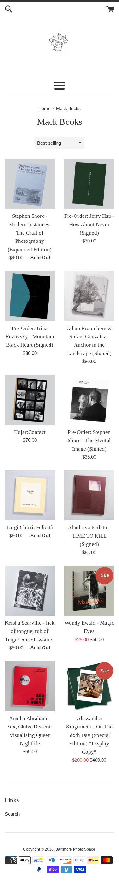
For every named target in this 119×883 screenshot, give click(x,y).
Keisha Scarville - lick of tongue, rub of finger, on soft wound (30, 631)
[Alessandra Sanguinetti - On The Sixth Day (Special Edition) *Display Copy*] (89, 686)
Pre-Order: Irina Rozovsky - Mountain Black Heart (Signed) (29, 336)
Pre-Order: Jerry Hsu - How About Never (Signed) (89, 224)
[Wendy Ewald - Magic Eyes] (89, 591)
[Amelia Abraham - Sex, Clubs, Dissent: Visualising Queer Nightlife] (30, 686)
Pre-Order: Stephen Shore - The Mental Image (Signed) (89, 440)
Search (12, 814)
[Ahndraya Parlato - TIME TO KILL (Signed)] (89, 495)
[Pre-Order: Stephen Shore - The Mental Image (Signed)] (89, 400)
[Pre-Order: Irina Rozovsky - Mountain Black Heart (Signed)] (30, 296)
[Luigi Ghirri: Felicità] (30, 495)
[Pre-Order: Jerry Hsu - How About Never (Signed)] (89, 184)
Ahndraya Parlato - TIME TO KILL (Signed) (89, 535)
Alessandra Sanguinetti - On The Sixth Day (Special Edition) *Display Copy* (89, 735)
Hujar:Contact (30, 432)
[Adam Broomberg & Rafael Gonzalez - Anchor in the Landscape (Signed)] (89, 296)
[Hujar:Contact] (30, 400)
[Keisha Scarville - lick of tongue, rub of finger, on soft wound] (30, 591)
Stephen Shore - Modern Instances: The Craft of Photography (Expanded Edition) (30, 233)
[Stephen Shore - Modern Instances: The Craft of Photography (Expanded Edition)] (30, 184)
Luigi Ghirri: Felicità (29, 527)
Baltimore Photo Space (75, 849)
